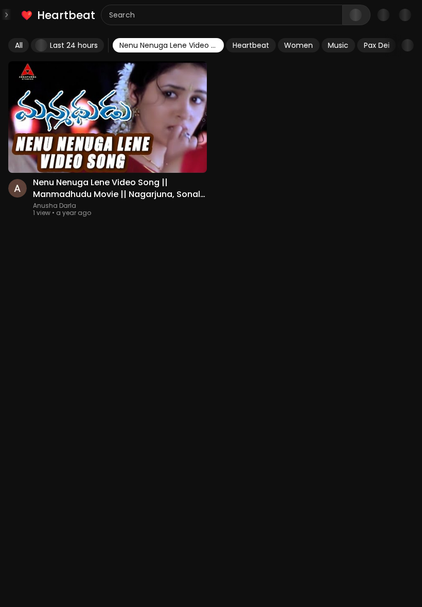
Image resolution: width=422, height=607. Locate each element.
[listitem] (58, 15)
